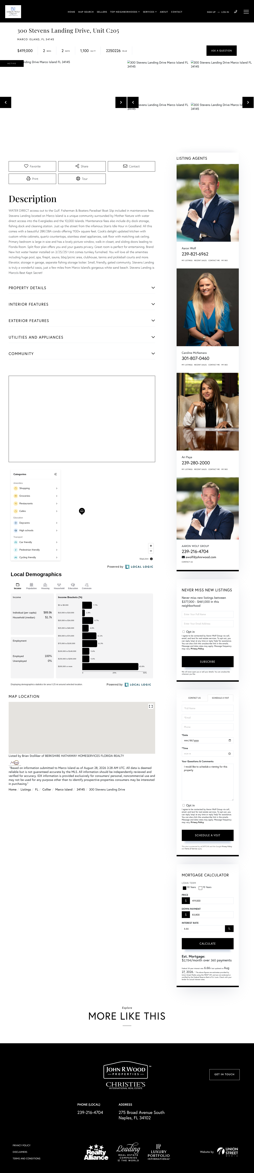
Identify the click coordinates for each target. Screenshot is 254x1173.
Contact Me (214, 260)
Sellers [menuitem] (102, 12)
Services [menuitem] (148, 12)
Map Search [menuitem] (86, 12)
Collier (47, 789)
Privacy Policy (197, 648)
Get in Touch (224, 1074)
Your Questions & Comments (198, 761)
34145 (81, 789)
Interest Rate (190, 922)
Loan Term (189, 883)
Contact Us (187, 562)
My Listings (187, 260)
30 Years (191, 887)
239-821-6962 (195, 254)
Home (12, 789)
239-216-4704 (235, 11)
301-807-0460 (195, 358)
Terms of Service (191, 849)
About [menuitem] (164, 12)
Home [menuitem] (71, 12)
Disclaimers (20, 1151)
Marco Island (64, 789)
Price (185, 894)
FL (36, 789)
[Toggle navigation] (246, 11)
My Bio (225, 260)
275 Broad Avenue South (142, 1115)
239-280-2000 (196, 463)
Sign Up (211, 12)
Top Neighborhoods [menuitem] (123, 12)
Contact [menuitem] (176, 12)
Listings (26, 789)
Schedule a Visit (220, 698)
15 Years (207, 887)
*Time (185, 748)
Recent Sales (200, 260)
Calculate (208, 943)
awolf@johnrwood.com (201, 557)
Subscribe (207, 661)
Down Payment (191, 908)
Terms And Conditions (26, 1158)
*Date (185, 735)
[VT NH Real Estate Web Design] (227, 1151)
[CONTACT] (221, 50)
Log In (225, 12)
